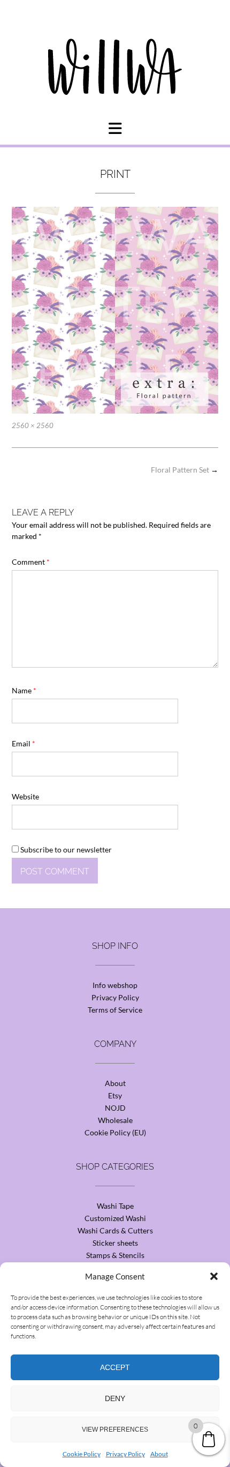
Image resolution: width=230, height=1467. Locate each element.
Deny (115, 1398)
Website (25, 796)
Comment (31, 561)
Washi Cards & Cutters (115, 1230)
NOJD (115, 1107)
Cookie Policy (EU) (115, 1132)
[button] (214, 1276)
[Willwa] (115, 50)
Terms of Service (115, 1009)
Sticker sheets (115, 1242)
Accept (115, 1367)
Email (23, 743)
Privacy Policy (125, 1454)
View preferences (115, 1429)
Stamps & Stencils (115, 1255)
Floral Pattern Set (184, 469)
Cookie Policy (82, 1454)
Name (24, 690)
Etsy (115, 1095)
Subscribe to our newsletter (65, 849)
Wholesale (115, 1120)
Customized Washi (115, 1218)
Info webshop (115, 985)
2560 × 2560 (32, 425)
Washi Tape (115, 1205)
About (159, 1454)
